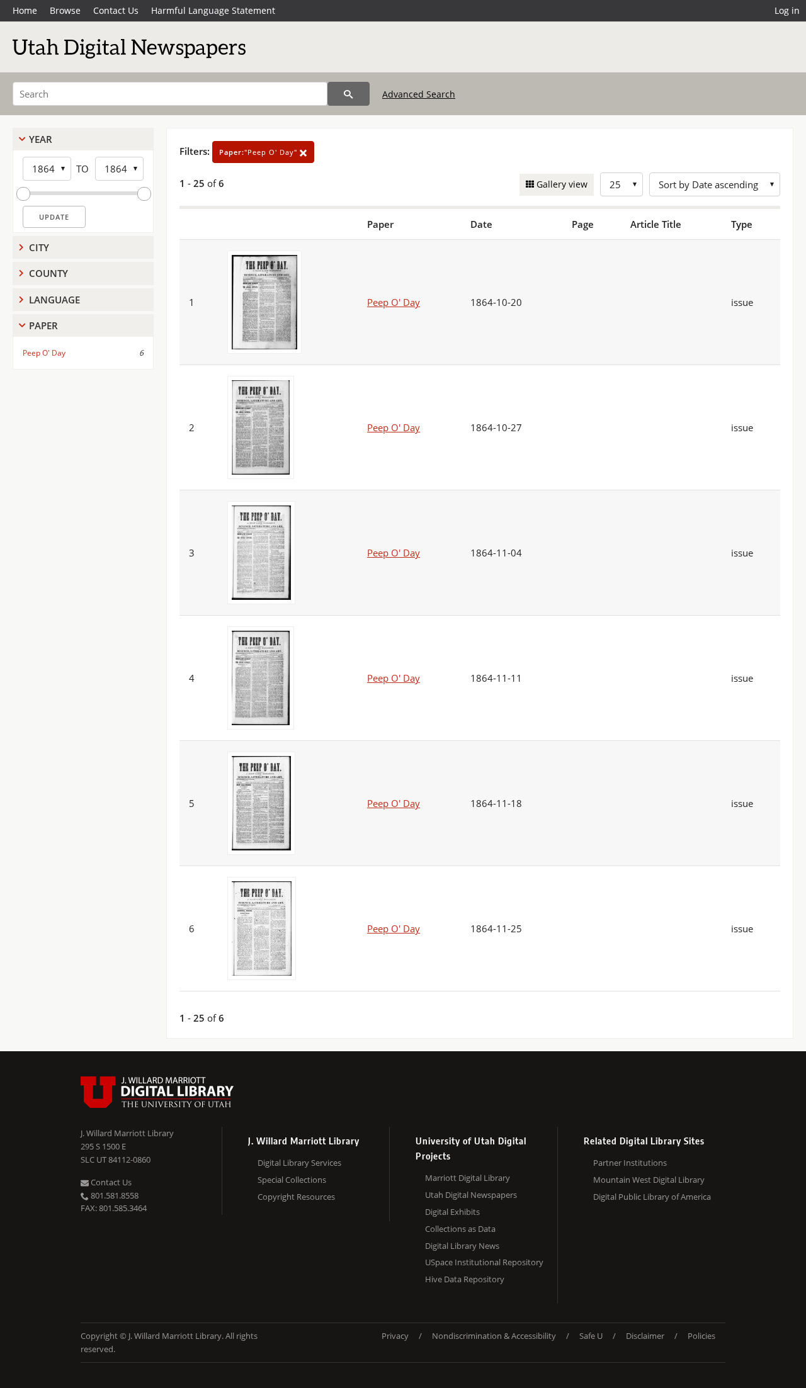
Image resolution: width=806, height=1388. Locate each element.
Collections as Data (460, 1228)
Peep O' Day (44, 352)
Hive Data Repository (464, 1279)
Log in (787, 10)
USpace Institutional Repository (484, 1262)
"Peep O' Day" (259, 152)
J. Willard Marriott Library (127, 1133)
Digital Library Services (299, 1162)
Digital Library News (462, 1245)
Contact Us (116, 10)
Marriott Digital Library (467, 1177)
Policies (701, 1335)
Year (40, 139)
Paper (43, 325)
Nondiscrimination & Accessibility (494, 1335)
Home (25, 10)
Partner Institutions (630, 1162)
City (39, 247)
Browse (65, 10)
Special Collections (292, 1179)
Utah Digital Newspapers (471, 1194)
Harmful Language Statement (213, 10)
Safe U (591, 1335)
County (48, 273)
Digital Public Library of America (652, 1196)
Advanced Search (418, 94)
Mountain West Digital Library (649, 1179)
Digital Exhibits (452, 1211)
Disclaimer (645, 1335)
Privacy (395, 1335)
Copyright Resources (296, 1196)
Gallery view (560, 184)
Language (54, 299)
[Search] (348, 94)
